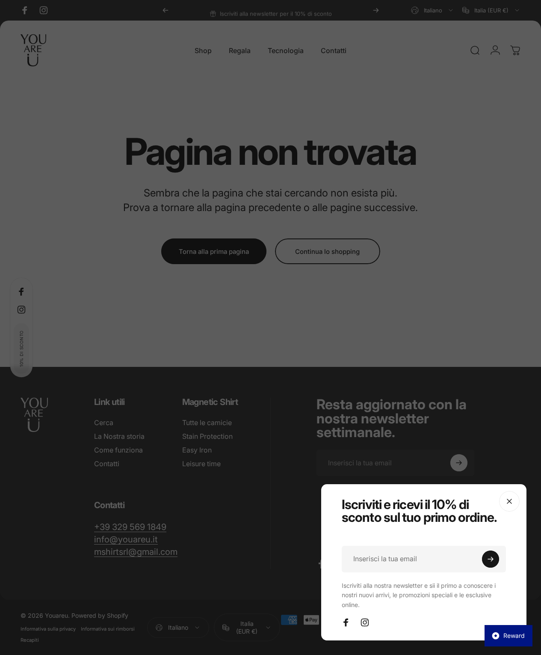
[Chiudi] (509, 501)
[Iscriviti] (490, 559)
